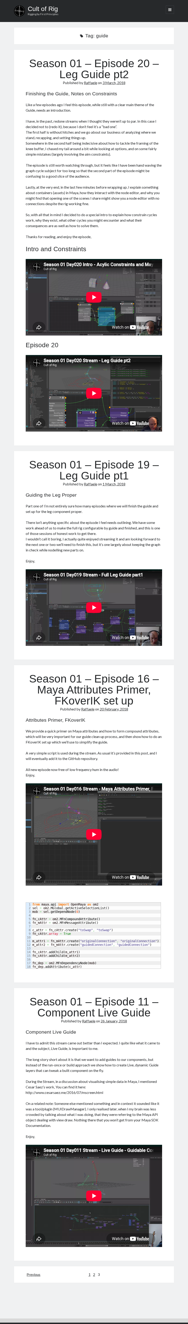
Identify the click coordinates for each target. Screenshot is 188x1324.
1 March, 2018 (113, 484)
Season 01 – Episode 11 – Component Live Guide (94, 1007)
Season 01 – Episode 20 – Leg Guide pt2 (94, 68)
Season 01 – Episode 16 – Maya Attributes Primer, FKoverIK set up (94, 690)
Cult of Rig (43, 8)
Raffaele (90, 82)
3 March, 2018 (113, 82)
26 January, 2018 (114, 1021)
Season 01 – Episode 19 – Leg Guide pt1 (94, 470)
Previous (33, 1274)
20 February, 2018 (114, 709)
